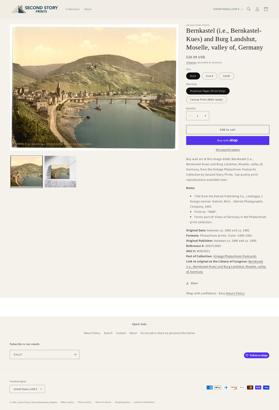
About (133, 333)
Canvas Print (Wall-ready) (206, 99)
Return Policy (235, 293)
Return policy (67, 402)
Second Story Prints (27, 402)
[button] (248, 9)
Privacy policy (85, 402)
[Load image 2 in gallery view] (60, 172)
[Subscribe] (75, 354)
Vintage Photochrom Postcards (235, 256)
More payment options (228, 149)
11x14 (209, 76)
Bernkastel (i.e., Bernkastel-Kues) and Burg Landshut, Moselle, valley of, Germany (226, 266)
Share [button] (194, 283)
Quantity (191, 108)
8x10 (193, 76)
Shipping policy (122, 402)
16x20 (226, 76)
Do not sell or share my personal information (168, 333)
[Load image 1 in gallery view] (26, 172)
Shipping (191, 62)
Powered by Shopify (47, 402)
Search (108, 333)
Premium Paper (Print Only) (208, 91)
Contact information (144, 402)
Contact (121, 333)
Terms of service (103, 402)
